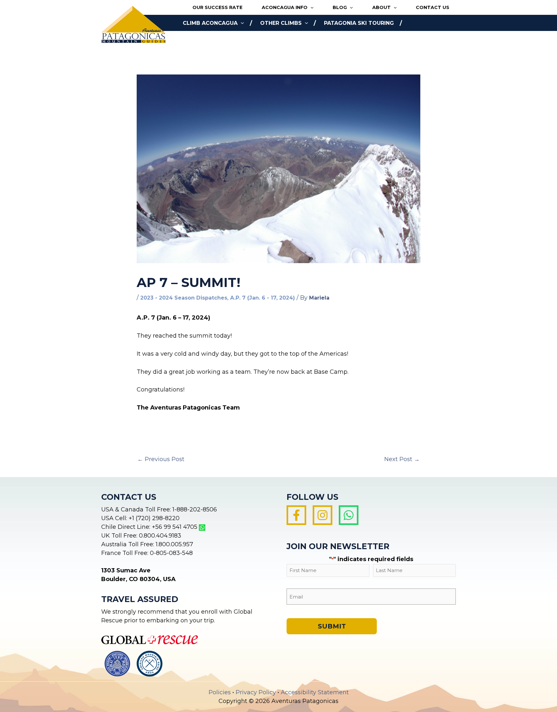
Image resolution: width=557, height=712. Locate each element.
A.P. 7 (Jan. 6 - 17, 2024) (262, 298)
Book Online (202, 39)
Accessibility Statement (315, 692)
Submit (332, 626)
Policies (220, 692)
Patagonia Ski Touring (359, 23)
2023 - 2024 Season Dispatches (183, 298)
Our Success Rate (217, 7)
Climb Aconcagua (210, 23)
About (381, 7)
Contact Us (432, 7)
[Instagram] (322, 515)
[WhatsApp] (348, 515)
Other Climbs (281, 23)
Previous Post (160, 459)
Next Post (402, 459)
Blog (340, 7)
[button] (310, 7)
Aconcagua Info (285, 7)
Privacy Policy (256, 692)
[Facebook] (296, 515)
